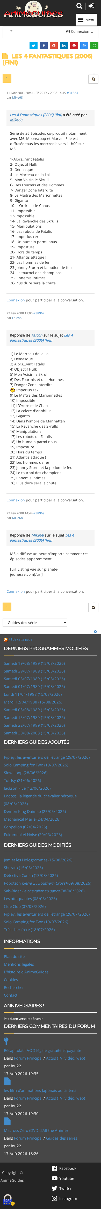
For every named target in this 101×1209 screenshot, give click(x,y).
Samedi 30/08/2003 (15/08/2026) (34, 732)
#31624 (72, 93)
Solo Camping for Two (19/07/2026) (36, 764)
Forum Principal (28, 1058)
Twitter (65, 1188)
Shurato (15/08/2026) (23, 867)
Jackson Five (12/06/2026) (27, 788)
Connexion (15, 300)
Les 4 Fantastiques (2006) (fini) (36, 114)
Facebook (67, 1168)
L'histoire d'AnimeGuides (26, 971)
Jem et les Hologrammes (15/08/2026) (38, 859)
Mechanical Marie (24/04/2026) (32, 819)
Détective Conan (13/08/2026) (31, 875)
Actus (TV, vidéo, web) (65, 1058)
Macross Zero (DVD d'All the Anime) (36, 1130)
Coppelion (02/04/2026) (25, 826)
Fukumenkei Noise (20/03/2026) (33, 834)
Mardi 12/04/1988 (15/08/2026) (33, 701)
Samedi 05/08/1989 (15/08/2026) (34, 709)
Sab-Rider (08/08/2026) (44, 890)
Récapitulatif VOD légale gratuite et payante (42, 1050)
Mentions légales (19, 964)
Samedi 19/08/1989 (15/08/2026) (34, 663)
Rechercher (14, 987)
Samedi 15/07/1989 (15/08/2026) (34, 717)
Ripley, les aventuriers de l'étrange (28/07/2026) (47, 757)
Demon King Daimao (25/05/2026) (35, 811)
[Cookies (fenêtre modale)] (9, 1200)
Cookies (11, 979)
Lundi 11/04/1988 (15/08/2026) (33, 694)
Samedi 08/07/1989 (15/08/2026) (34, 678)
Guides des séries (61, 1138)
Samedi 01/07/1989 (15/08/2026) (34, 686)
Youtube (66, 1178)
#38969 (39, 513)
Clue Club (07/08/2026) (25, 906)
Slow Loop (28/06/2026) (25, 772)
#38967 (39, 313)
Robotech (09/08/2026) (47, 883)
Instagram (68, 1198)
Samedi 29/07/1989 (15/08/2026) (34, 671)
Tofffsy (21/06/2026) (22, 780)
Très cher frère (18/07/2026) (29, 929)
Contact (10, 995)
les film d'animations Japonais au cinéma (40, 1090)
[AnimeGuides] (33, 9)
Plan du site (14, 956)
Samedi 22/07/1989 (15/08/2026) (34, 725)
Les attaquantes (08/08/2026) (30, 898)
